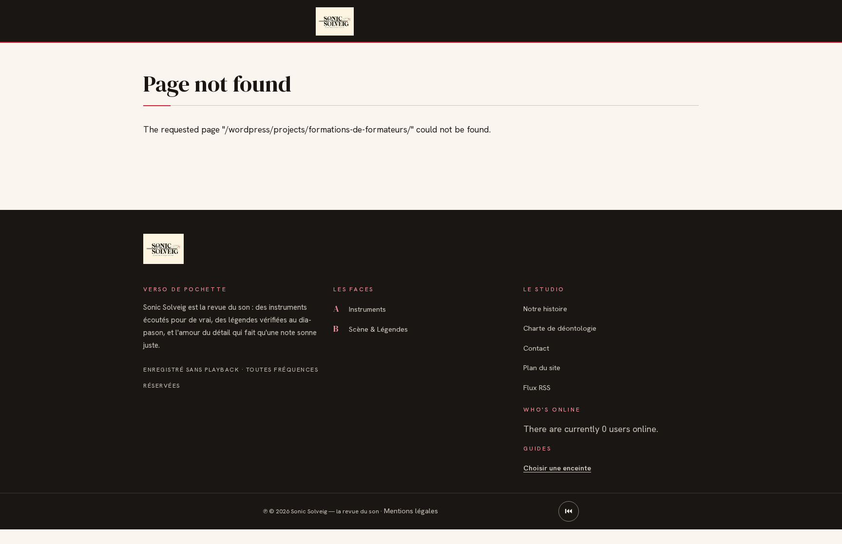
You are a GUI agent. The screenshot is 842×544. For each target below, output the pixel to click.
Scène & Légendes (370, 329)
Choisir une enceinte (557, 467)
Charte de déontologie (559, 328)
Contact (536, 348)
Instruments (359, 309)
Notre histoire (545, 308)
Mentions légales (411, 510)
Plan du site (541, 367)
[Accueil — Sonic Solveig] (334, 21)
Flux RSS (537, 387)
